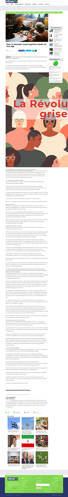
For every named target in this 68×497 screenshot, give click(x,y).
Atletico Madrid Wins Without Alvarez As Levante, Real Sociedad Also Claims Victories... (42, 465)
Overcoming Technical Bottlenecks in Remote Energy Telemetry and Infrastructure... (55, 75)
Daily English (39, 480)
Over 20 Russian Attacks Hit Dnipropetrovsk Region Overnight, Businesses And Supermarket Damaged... (27, 432)
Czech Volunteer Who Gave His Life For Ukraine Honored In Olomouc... (42, 449)
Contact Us (24, 483)
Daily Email (56, 485)
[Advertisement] (34, 8)
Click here (14, 488)
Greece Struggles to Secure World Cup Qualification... (13, 431)
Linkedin (56, 486)
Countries (41, 4)
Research (35, 4)
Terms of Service (24, 480)
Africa (28, 12)
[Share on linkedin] (36, 51)
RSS (55, 488)
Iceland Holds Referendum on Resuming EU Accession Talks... (14, 465)
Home (7, 4)
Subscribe (38, 487)
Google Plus (57, 483)
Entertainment (50, 12)
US (9, 12)
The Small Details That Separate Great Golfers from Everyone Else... (55, 78)
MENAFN (8, 56)
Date (7, 50)
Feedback (23, 489)
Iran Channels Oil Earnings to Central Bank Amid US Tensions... (27, 449)
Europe (14, 12)
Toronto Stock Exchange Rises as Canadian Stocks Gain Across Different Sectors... (56, 81)
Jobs (22, 488)
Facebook (56, 480)
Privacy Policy (24, 482)
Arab (19, 12)
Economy (39, 12)
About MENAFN (24, 486)
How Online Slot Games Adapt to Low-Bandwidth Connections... (55, 72)
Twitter (56, 482)
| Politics (33, 12)
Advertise (23, 485)
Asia (24, 12)
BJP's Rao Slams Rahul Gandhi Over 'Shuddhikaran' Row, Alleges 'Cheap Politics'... (14, 449)
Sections (47, 4)
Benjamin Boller (12, 55)
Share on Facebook (21, 50)
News (12, 4)
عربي (56, 1)
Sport (58, 12)
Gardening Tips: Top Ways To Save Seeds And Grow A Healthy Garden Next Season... (42, 431)
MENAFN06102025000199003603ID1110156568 (18, 390)
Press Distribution (19, 4)
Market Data (28, 4)
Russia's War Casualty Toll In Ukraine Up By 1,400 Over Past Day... (58, 49)
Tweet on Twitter (28, 50)
